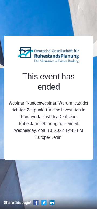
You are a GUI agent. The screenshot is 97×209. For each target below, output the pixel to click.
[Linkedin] (52, 202)
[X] (44, 202)
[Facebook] (36, 202)
